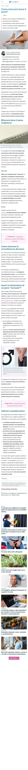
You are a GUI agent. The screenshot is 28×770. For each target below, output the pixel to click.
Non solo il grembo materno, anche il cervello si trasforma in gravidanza (14, 653)
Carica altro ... (14, 658)
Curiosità (3, 528)
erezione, (4, 212)
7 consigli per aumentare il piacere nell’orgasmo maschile (15, 239)
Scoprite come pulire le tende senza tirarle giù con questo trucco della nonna (13, 531)
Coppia (2, 5)
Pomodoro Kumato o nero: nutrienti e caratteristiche (13, 633)
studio (8, 308)
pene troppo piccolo (7, 300)
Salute (3, 506)
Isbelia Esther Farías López (13, 54)
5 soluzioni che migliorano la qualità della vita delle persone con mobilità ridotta (13, 510)
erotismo (19, 460)
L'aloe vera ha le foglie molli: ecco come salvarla (13, 571)
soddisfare (20, 379)
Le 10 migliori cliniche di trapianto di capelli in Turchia (13, 591)
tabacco (5, 433)
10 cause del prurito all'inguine (12, 552)
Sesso (7, 5)
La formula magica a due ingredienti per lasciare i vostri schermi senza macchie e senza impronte (13, 612)
